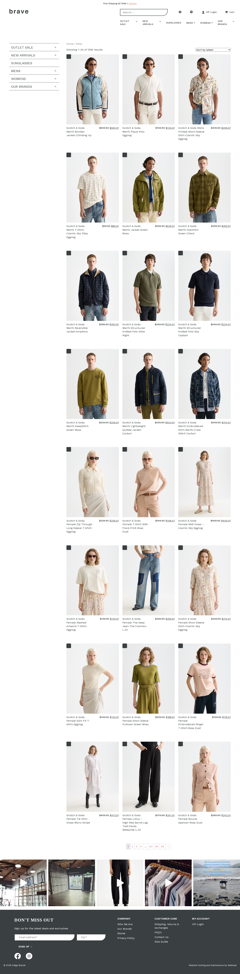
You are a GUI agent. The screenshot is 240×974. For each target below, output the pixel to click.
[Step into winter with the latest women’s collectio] (120, 883)
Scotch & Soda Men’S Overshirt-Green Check (188, 230)
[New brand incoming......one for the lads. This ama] (168, 883)
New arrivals (148, 23)
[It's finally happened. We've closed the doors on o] (23, 883)
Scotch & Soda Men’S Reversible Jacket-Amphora (77, 328)
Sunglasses (173, 22)
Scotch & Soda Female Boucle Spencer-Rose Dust (190, 819)
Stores (121, 933)
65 (162, 846)
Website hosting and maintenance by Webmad (212, 965)
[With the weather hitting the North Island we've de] (216, 883)
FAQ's (158, 932)
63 (151, 846)
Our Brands (222, 23)
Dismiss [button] (133, 3)
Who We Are (125, 924)
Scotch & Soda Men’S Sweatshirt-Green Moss (77, 426)
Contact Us (161, 937)
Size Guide (161, 941)
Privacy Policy (126, 938)
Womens (205, 23)
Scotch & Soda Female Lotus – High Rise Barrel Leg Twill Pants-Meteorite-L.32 (135, 823)
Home (69, 43)
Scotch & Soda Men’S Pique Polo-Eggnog (133, 131)
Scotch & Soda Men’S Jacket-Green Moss (135, 230)
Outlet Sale (124, 23)
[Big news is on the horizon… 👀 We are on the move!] (71, 883)
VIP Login (211, 12)
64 (156, 846)
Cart (231, 12)
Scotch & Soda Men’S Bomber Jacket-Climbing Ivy (78, 131)
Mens (189, 23)
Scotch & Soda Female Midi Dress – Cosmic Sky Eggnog (191, 524)
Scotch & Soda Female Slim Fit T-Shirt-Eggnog (78, 721)
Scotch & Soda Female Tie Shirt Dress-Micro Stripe (78, 819)
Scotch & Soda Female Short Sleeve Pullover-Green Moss (135, 721)
